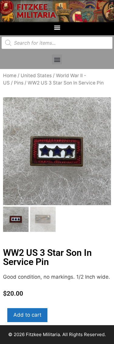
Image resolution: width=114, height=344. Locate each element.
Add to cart (27, 315)
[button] (57, 27)
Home (9, 75)
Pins (18, 83)
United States (36, 75)
